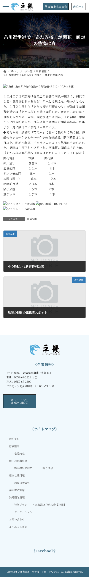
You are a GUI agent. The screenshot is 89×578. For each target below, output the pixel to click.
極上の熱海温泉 (18, 460)
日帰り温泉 (46, 468)
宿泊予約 (78, 7)
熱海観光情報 (17, 497)
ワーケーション (23, 512)
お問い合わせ (17, 519)
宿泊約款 (19, 453)
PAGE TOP (83, 556)
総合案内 (14, 446)
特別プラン (20, 504)
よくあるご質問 (18, 526)
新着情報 (32, 219)
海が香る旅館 (17, 490)
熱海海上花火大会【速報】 (50, 504)
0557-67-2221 (20, 401)
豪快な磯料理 (17, 475)
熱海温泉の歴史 (23, 468)
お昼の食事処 (22, 482)
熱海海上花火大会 (56, 7)
